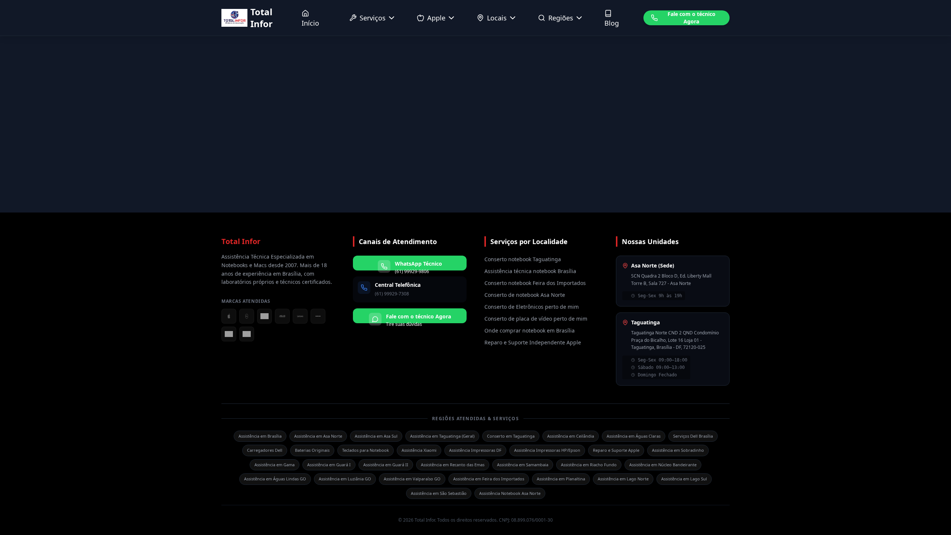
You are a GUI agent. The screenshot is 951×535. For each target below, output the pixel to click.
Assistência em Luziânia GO (345, 479)
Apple (436, 17)
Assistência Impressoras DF (475, 450)
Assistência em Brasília (260, 436)
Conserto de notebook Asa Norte (524, 294)
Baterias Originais (312, 450)
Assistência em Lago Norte (623, 479)
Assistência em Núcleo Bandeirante (663, 464)
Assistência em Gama (274, 464)
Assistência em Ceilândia (570, 436)
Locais (497, 17)
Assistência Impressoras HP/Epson (547, 450)
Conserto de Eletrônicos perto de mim (531, 306)
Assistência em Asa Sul (376, 436)
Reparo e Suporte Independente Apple (532, 342)
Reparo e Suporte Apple (616, 450)
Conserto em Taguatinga (511, 436)
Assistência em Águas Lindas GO (275, 479)
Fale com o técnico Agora (691, 17)
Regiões (560, 17)
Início (310, 23)
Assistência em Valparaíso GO (412, 479)
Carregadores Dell (264, 450)
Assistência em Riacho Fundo (589, 464)
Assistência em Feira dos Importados (488, 479)
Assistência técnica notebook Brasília (530, 271)
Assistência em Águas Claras (633, 436)
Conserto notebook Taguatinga (522, 259)
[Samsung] (318, 316)
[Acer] (264, 316)
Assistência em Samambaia (522, 464)
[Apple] (228, 316)
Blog (611, 23)
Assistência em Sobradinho (678, 450)
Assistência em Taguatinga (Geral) (442, 436)
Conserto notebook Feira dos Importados (535, 282)
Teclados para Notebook (365, 450)
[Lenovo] (300, 316)
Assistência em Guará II (385, 464)
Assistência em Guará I (329, 464)
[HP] (228, 334)
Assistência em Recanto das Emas (452, 464)
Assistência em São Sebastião (439, 493)
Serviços (373, 17)
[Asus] (282, 316)
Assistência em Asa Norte (318, 436)
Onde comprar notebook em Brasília (529, 330)
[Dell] (246, 316)
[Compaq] (246, 334)
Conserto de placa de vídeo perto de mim (535, 318)
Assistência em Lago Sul (684, 479)
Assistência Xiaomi (419, 450)
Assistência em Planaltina (561, 479)
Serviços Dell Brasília (693, 436)
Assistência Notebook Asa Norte (510, 493)
